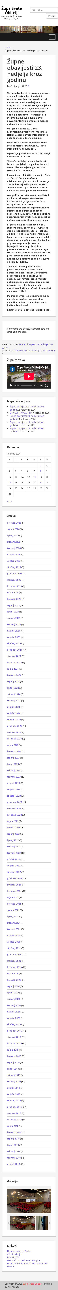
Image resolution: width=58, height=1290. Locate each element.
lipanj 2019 (13, 1068)
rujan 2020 (12, 973)
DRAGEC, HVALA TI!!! (20, 412)
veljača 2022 (13, 865)
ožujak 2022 (13, 859)
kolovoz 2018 (14, 1132)
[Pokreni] (11, 385)
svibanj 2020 (13, 998)
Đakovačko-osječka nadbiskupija (23, 1260)
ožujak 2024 (13, 706)
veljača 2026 (13, 560)
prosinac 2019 (14, 1030)
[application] (29, 376)
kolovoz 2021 (14, 903)
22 (41, 482)
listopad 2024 (14, 662)
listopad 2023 (14, 738)
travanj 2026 (14, 548)
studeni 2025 (14, 579)
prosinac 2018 (14, 1106)
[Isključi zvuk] (41, 385)
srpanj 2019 (13, 1062)
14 (34, 476)
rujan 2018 (12, 1125)
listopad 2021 (14, 891)
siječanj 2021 (14, 948)
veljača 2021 (13, 941)
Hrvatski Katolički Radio (18, 1251)
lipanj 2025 (13, 611)
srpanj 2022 (13, 833)
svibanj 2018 (13, 1151)
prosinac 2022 (14, 802)
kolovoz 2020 (14, 979)
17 (10, 482)
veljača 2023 (13, 789)
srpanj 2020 (13, 986)
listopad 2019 (14, 1043)
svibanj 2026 (13, 541)
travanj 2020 (14, 1005)
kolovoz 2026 (14, 522)
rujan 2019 (12, 1049)
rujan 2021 (12, 897)
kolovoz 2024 (14, 675)
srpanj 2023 (13, 757)
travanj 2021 (14, 929)
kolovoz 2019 (14, 1056)
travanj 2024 (14, 700)
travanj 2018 (14, 1157)
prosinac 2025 (14, 573)
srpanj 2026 (13, 529)
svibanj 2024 (13, 694)
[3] (22, 1223)
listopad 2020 (14, 967)
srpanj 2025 (13, 605)
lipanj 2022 (13, 840)
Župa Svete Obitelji (11, 10)
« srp (9, 501)
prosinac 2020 (14, 954)
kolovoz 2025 (14, 598)
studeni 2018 (14, 1113)
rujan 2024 (12, 668)
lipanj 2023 (13, 764)
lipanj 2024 (13, 687)
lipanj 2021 (13, 916)
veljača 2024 (13, 713)
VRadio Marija (14, 1254)
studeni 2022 (14, 808)
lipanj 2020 (13, 992)
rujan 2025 (12, 592)
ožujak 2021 (13, 935)
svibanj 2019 (13, 1075)
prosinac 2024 (14, 649)
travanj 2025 (14, 624)
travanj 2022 (14, 852)
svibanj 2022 (13, 846)
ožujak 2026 (13, 554)
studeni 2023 (14, 732)
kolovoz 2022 (14, 827)
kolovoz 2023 (14, 751)
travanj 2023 (14, 776)
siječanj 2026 (14, 567)
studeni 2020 (14, 960)
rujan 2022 (12, 821)
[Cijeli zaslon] (46, 385)
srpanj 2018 (13, 1138)
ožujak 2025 (13, 630)
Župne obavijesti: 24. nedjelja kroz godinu (34, 350)
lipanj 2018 (13, 1145)
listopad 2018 (14, 1119)
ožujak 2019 (13, 1087)
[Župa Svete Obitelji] (29, 29)
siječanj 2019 (14, 1100)
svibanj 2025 (13, 618)
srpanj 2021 (13, 910)
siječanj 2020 (14, 1024)
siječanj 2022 (14, 871)
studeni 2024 (14, 656)
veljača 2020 (13, 1018)
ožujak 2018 (13, 1164)
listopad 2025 (14, 586)
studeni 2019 (14, 1037)
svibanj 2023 (13, 770)
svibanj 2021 (13, 922)
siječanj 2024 (14, 719)
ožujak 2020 (13, 1011)
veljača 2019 (13, 1094)
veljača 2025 (13, 637)
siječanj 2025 (14, 643)
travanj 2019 (14, 1081)
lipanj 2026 (13, 535)
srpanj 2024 (13, 681)
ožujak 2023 (13, 783)
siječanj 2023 (14, 795)
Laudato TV (13, 1257)
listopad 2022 (14, 814)
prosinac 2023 (14, 725)
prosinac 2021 (14, 878)
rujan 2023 (12, 744)
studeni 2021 (14, 884)
